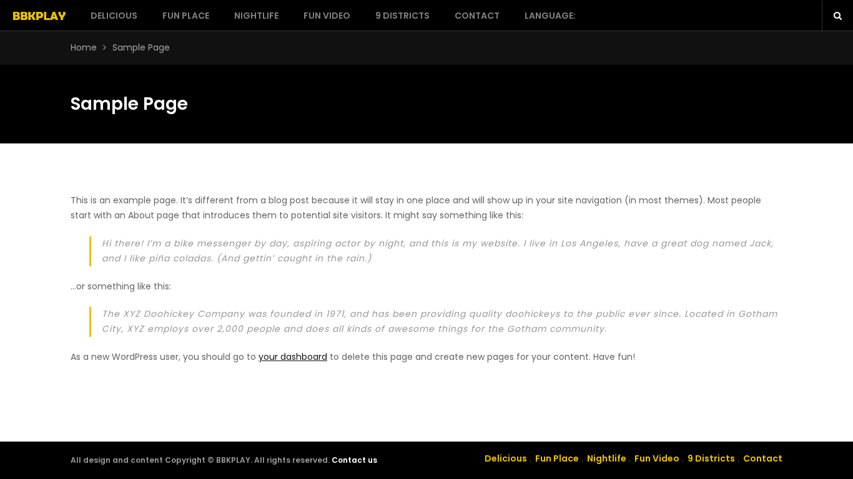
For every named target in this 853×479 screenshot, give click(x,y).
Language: (551, 15)
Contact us (354, 460)
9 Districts (402, 15)
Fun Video (326, 15)
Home (84, 47)
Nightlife (256, 15)
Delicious (114, 15)
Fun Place (185, 15)
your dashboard (293, 357)
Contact (477, 15)
